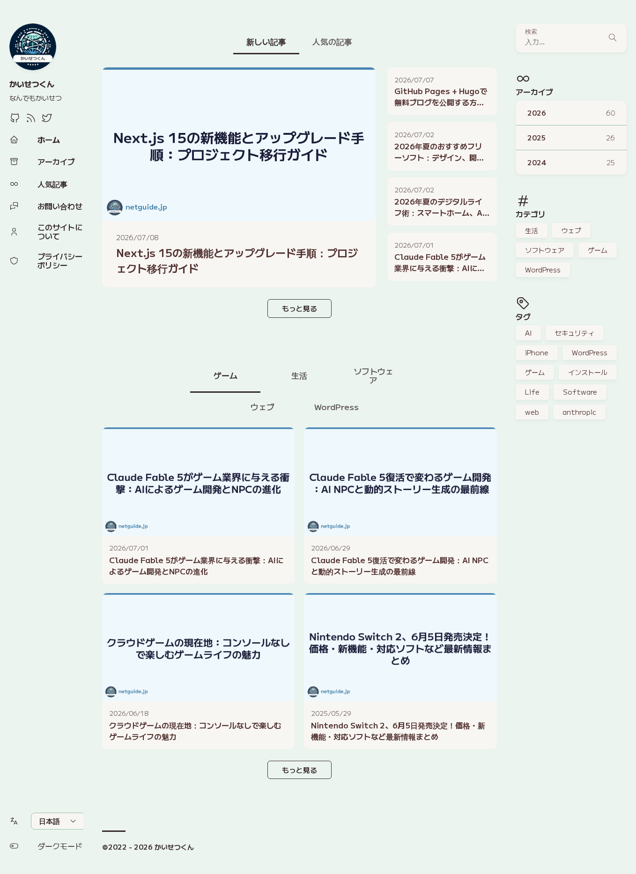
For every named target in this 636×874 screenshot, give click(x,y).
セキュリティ (574, 333)
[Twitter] (46, 120)
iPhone (536, 352)
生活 (531, 230)
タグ (523, 316)
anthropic (579, 412)
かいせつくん (31, 83)
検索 (531, 31)
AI (528, 333)
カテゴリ (531, 214)
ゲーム (597, 250)
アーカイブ (534, 91)
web (532, 412)
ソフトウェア (544, 250)
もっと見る (299, 308)
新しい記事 (266, 41)
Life (532, 392)
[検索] (613, 37)
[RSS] (31, 120)
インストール (587, 372)
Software (580, 392)
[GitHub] (15, 120)
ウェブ (571, 230)
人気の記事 (332, 41)
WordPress (543, 269)
